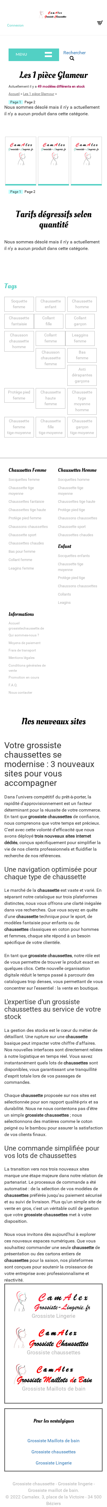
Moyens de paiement (25, 643)
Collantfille (48, 321)
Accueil (14, 94)
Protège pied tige (71, 510)
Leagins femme (21, 568)
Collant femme (20, 560)
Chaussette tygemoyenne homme (82, 401)
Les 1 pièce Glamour (38, 94)
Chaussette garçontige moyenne (82, 427)
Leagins (64, 602)
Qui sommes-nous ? (24, 635)
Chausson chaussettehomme (19, 341)
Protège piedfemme (19, 395)
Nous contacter (20, 693)
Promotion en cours (24, 677)
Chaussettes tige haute (27, 510)
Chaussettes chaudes (26, 543)
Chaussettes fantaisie (26, 501)
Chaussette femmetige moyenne (19, 427)
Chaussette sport (22, 535)
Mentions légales (22, 658)
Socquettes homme (74, 479)
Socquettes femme (24, 479)
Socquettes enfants (74, 556)
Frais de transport (22, 650)
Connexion (15, 25)
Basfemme (82, 355)
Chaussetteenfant (51, 304)
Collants (64, 594)
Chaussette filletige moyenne (50, 427)
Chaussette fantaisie (19, 321)
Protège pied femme (25, 518)
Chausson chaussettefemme (50, 358)
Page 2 (29, 102)
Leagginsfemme (80, 338)
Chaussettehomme (82, 304)
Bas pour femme (22, 551)
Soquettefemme (19, 304)
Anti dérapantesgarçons (82, 375)
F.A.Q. (13, 685)
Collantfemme (50, 338)
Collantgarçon (80, 321)
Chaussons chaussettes (28, 526)
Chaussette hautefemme (51, 398)
